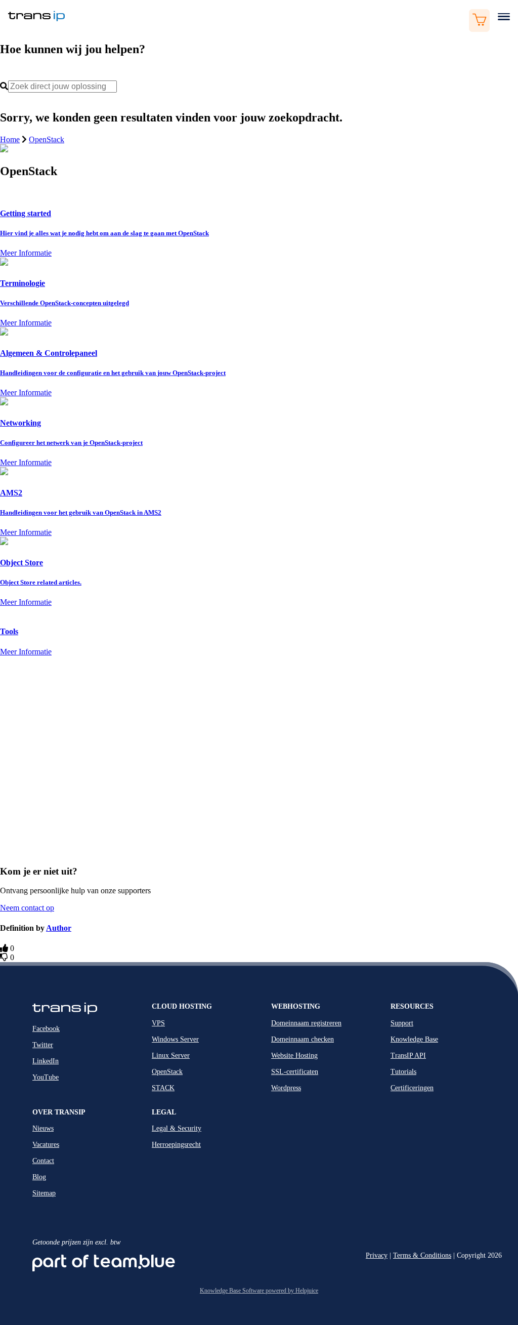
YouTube (45, 1077)
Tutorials (403, 1071)
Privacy (376, 1255)
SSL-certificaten (294, 1071)
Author (58, 928)
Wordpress (286, 1088)
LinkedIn (45, 1061)
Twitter (42, 1045)
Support (402, 1023)
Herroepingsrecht (176, 1144)
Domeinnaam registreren (306, 1023)
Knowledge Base (414, 1039)
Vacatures (45, 1144)
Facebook (46, 1028)
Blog (39, 1177)
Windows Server (175, 1039)
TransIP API (408, 1055)
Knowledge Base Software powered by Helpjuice (259, 1290)
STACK (163, 1088)
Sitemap (44, 1193)
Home (10, 139)
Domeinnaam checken (302, 1039)
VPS (158, 1023)
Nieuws (43, 1128)
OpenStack (46, 139)
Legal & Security (176, 1128)
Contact (43, 1161)
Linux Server (171, 1055)
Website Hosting (294, 1055)
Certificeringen (412, 1088)
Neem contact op (27, 907)
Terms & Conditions (422, 1255)
